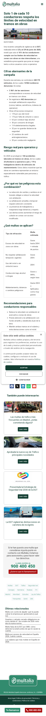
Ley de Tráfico (35, 594)
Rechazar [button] (23, 374)
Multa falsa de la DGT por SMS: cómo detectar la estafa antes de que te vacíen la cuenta (22, 629)
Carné (25, 599)
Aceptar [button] (24, 368)
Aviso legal (11, 698)
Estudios (25, 594)
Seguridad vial (33, 585)
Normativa (20, 590)
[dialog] (23, 358)
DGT (16, 585)
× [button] (41, 335)
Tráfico (23, 585)
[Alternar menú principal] (42, 4)
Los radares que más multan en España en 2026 (22, 641)
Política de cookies (28, 701)
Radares (29, 590)
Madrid (7, 594)
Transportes (17, 599)
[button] (12, 386)
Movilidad (16, 594)
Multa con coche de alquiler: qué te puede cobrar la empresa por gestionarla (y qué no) (22, 614)
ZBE (31, 599)
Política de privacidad (23, 698)
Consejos (11, 590)
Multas (10, 585)
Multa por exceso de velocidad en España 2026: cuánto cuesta (22, 635)
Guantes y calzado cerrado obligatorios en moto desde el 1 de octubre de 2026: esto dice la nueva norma (22, 621)
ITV (36, 590)
